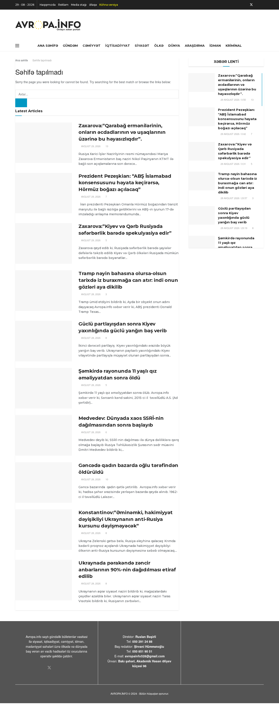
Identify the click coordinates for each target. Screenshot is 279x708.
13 (106, 146)
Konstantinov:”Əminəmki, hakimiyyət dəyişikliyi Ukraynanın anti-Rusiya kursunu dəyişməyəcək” (125, 519)
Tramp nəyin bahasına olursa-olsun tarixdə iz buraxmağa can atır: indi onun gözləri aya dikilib (128, 280)
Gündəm (70, 46)
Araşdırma (195, 46)
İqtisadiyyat (117, 46)
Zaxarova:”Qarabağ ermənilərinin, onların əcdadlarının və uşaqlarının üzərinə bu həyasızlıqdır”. (122, 132)
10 (106, 479)
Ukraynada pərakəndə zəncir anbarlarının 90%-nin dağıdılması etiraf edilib (127, 569)
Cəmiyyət (91, 46)
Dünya (174, 46)
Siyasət (142, 46)
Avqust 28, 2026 (90, 294)
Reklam (63, 4)
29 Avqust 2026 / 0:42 (233, 134)
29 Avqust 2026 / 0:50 (233, 99)
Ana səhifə (21, 60)
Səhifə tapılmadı (42, 60)
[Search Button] (21, 102)
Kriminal (234, 46)
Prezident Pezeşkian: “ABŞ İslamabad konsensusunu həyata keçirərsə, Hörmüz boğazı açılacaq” (124, 183)
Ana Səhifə (47, 46)
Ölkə (158, 46)
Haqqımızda (48, 4)
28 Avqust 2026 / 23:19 (233, 228)
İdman (215, 46)
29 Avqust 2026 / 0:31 (233, 163)
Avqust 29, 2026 (90, 146)
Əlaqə (93, 4)
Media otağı (79, 4)
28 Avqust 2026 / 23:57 (233, 198)
